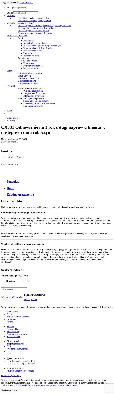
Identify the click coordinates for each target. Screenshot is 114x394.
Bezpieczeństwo (30, 68)
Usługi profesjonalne (27, 81)
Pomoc (10, 322)
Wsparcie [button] (11, 86)
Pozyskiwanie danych (33, 66)
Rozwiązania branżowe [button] (17, 35)
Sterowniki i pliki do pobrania (36, 101)
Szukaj (10, 7)
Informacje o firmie (15, 368)
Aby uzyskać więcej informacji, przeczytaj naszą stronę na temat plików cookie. (43, 385)
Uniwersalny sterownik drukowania (39, 103)
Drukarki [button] (11, 15)
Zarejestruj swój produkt (34, 93)
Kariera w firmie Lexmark (18, 317)
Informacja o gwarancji (33, 96)
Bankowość (28, 40)
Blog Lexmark (13, 341)
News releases (13, 331)
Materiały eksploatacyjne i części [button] (21, 23)
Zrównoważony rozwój (17, 334)
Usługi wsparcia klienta (28, 83)
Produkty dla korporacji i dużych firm (34, 20)
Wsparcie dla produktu (33, 91)
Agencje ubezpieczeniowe (34, 43)
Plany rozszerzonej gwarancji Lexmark (35, 33)
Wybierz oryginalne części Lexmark (33, 30)
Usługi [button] (10, 71)
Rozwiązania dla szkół (33, 50)
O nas (9, 314)
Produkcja (27, 53)
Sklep (9, 110)
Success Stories (13, 336)
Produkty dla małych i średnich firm (33, 18)
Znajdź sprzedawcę (15, 344)
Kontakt (10, 326)
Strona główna (13, 118)
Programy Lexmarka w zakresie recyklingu (37, 28)
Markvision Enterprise (33, 106)
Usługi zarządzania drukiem (30, 73)
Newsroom (11, 319)
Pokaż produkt (30, 299)
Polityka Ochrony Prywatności (20, 371)
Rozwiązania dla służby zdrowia (37, 48)
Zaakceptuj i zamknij (10, 390)
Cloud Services (30, 61)
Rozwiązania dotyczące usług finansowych (42, 45)
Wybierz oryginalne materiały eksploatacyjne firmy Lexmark (44, 25)
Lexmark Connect (15, 329)
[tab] (60, 181)
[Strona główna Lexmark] (25, 2)
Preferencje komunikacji (17, 349)
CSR (9, 346)
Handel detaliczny (31, 56)
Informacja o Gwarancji (28, 78)
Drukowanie (28, 63)
